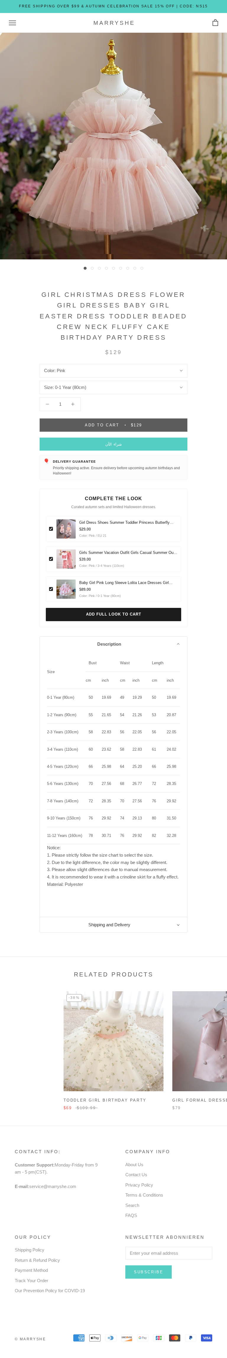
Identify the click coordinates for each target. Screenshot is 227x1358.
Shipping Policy (29, 1249)
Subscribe (148, 1272)
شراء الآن (113, 444)
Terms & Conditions (144, 1194)
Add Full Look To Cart (113, 614)
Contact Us (136, 1174)
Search (132, 1205)
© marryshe (30, 1339)
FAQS (131, 1215)
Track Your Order (31, 1280)
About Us (134, 1164)
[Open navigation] (12, 23)
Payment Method (31, 1270)
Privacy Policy (139, 1184)
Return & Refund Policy (37, 1260)
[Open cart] (215, 22)
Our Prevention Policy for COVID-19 (50, 1290)
